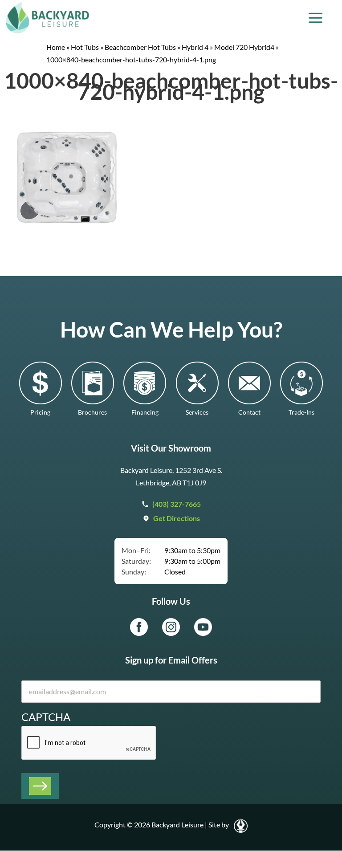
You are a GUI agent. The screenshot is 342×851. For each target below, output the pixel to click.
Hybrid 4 (195, 47)
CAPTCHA (45, 716)
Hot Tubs (85, 47)
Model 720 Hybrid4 (244, 47)
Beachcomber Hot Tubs (140, 47)
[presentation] (89, 743)
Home (55, 47)
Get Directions (176, 518)
